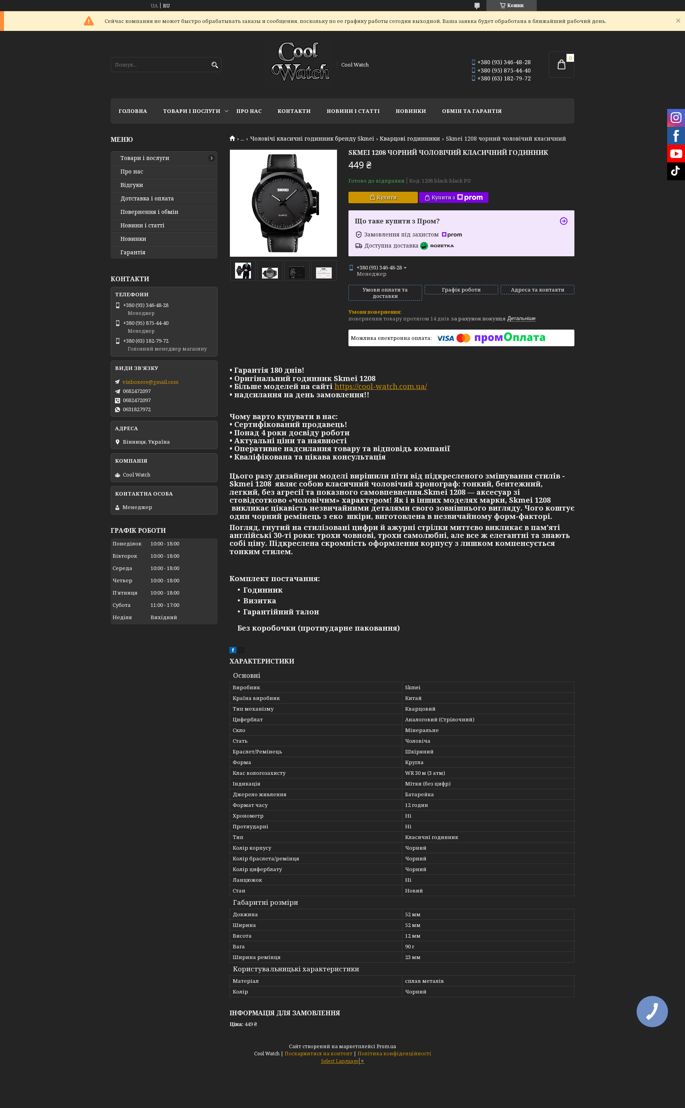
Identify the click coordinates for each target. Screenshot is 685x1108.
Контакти (294, 110)
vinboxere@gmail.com (150, 382)
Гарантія (133, 252)
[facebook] (233, 651)
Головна (133, 110)
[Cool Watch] (298, 64)
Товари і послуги (191, 110)
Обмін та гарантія (472, 110)
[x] (241, 651)
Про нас (249, 110)
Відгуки (132, 185)
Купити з (443, 197)
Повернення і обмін (149, 211)
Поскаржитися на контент (318, 1053)
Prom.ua (386, 1046)
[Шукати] (215, 65)
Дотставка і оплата (147, 198)
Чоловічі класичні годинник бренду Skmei (312, 138)
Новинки (411, 110)
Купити (387, 197)
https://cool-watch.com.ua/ (381, 386)
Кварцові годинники (410, 138)
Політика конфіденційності (394, 1053)
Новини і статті (353, 110)
